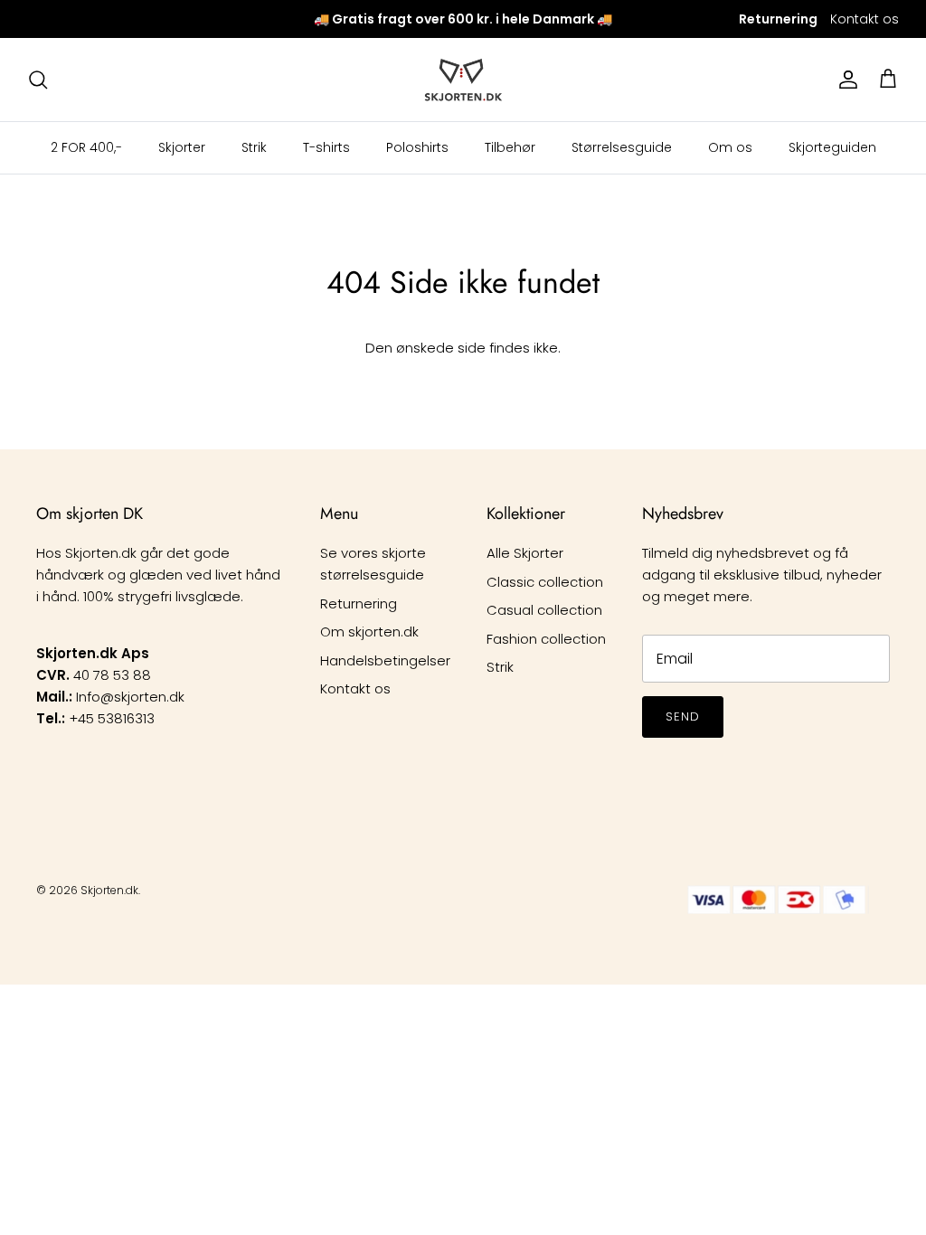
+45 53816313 (112, 718)
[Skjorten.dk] (463, 79)
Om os (730, 147)
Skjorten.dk (109, 890)
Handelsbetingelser (385, 660)
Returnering (358, 603)
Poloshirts (417, 147)
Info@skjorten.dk (130, 696)
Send (683, 716)
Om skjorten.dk (369, 631)
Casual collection (544, 609)
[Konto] (844, 79)
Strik (254, 147)
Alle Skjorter (525, 552)
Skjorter (181, 147)
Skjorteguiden (832, 147)
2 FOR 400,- (86, 147)
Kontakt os (864, 19)
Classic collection (545, 581)
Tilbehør (510, 147)
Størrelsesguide (622, 147)
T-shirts (326, 147)
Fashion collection (546, 638)
